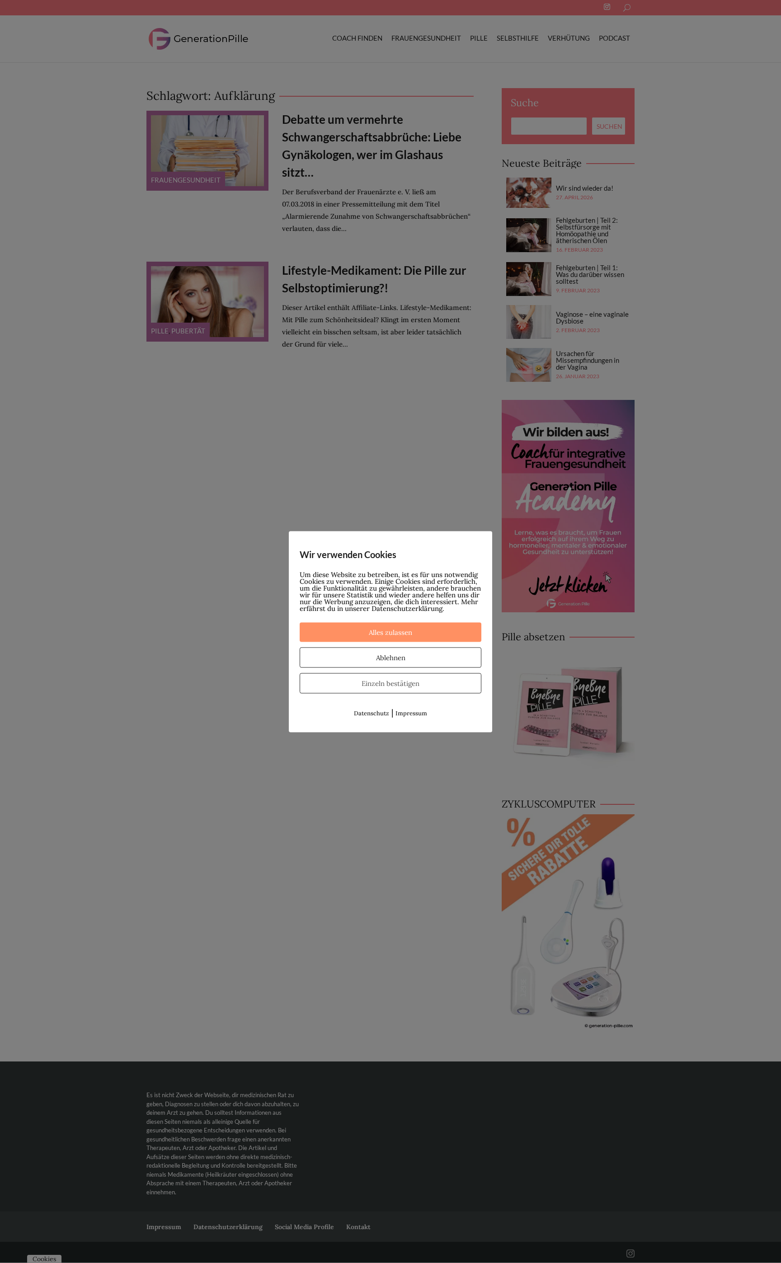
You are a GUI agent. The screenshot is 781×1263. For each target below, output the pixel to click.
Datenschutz (371, 713)
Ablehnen (390, 657)
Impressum (411, 713)
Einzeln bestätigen (390, 683)
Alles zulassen (390, 632)
